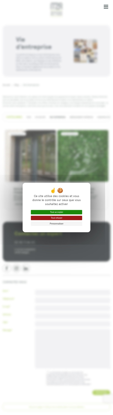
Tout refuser (56, 218)
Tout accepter (56, 212)
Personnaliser (56, 223)
